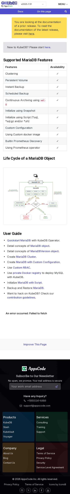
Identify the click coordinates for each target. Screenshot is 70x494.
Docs (20, 11)
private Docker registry (27, 272)
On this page (44, 11)
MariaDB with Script (30, 282)
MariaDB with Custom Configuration (38, 262)
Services (42, 417)
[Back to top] (63, 484)
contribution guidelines (21, 297)
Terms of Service (34, 484)
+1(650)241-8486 (36, 400)
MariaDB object (39, 245)
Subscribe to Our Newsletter (35, 376)
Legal (40, 448)
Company (9, 448)
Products (9, 417)
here (31, 33)
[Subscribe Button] (56, 386)
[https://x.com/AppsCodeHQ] (28, 490)
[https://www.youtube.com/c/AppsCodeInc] (48, 490)
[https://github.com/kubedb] (22, 490)
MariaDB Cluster (26, 256)
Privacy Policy (11, 484)
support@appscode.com (37, 405)
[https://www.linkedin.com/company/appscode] (35, 490)
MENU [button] (61, 4)
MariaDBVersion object (44, 251)
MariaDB (38, 288)
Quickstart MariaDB (19, 240)
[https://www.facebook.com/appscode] (41, 490)
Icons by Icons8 (57, 484)
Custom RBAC (21, 267)
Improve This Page (35, 344)
